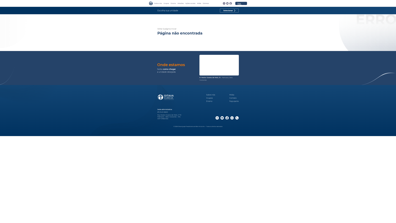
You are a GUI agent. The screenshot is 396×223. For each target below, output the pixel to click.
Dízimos (206, 3)
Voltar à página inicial (166, 29)
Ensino (173, 3)
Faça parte (239, 4)
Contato (233, 98)
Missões (181, 3)
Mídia (199, 3)
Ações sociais (190, 3)
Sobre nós (158, 3)
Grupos (166, 3)
